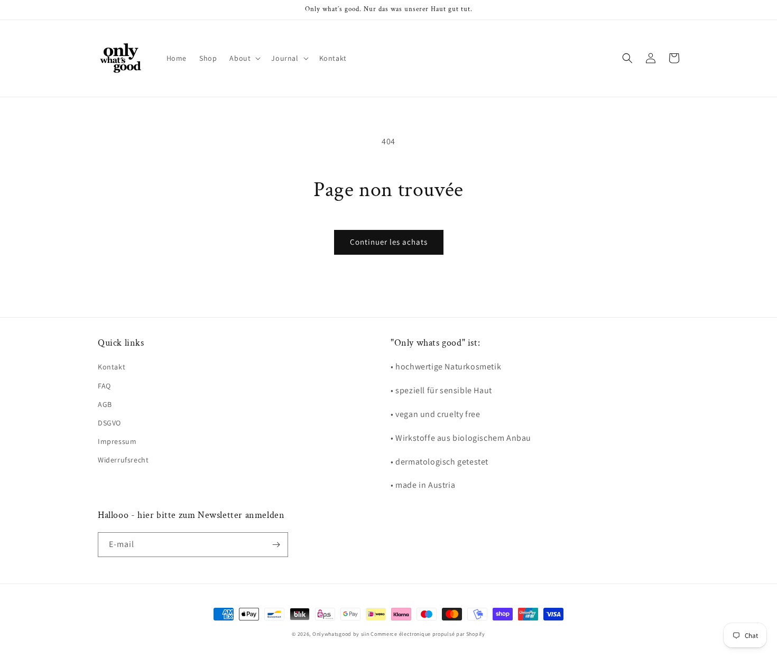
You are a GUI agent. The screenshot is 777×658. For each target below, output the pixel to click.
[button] (244, 58)
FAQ (104, 386)
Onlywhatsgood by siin (340, 634)
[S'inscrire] (276, 544)
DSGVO (109, 423)
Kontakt (111, 367)
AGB (105, 404)
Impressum (117, 441)
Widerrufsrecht (123, 460)
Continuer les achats (389, 242)
